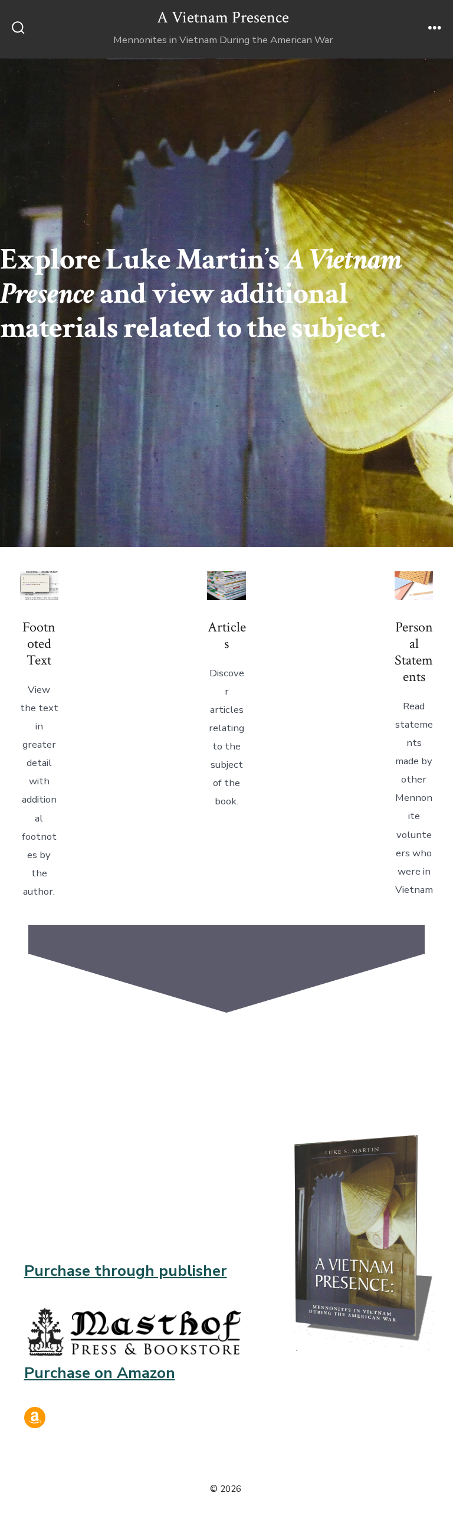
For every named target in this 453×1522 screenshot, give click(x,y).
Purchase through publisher (125, 1271)
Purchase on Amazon (99, 1373)
